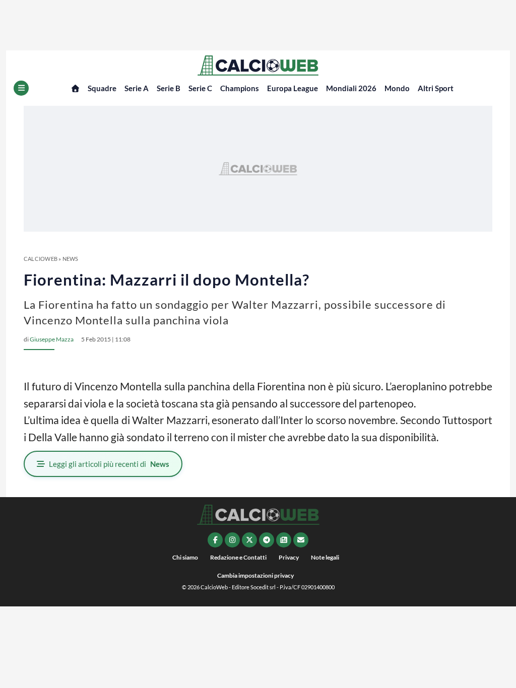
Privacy (289, 557)
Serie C (200, 88)
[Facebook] (215, 539)
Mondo (397, 88)
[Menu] (21, 88)
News (70, 258)
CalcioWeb (40, 258)
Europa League (292, 88)
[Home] (75, 88)
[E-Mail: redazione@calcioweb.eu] (300, 539)
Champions (239, 88)
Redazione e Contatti (238, 557)
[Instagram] (232, 539)
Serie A (136, 88)
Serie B (168, 88)
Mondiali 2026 (351, 88)
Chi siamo (185, 557)
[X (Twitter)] (249, 539)
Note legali (325, 557)
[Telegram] (266, 539)
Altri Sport (436, 88)
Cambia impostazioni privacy (255, 575)
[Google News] (283, 539)
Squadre (102, 88)
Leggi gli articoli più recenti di (109, 463)
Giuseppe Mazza (52, 339)
